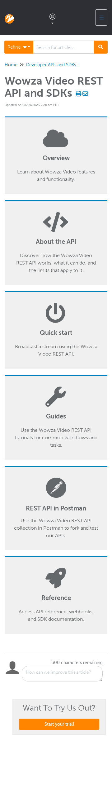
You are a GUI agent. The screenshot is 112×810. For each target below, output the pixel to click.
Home (11, 65)
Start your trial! (59, 724)
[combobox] (63, 47)
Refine (14, 47)
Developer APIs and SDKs (51, 65)
